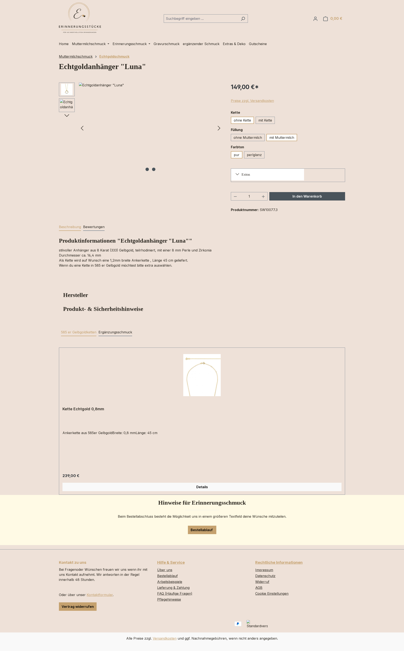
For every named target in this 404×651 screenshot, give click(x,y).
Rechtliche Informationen (279, 562)
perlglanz (254, 155)
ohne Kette (242, 120)
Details (202, 487)
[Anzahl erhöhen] (263, 196)
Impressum (264, 570)
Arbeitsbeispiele (169, 582)
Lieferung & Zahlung (173, 587)
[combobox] (201, 18)
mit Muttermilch (281, 137)
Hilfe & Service (171, 562)
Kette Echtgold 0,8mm (83, 409)
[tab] (70, 227)
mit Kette (265, 120)
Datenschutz (265, 576)
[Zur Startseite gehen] (80, 18)
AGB (258, 587)
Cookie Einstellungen (271, 593)
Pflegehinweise (169, 599)
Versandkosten (165, 638)
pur (236, 155)
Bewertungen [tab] (94, 227)
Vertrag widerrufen (78, 606)
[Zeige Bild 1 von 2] (147, 169)
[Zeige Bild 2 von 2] (153, 169)
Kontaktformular (100, 595)
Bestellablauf (202, 530)
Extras (246, 174)
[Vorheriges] (82, 128)
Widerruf (262, 582)
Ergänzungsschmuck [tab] (115, 332)
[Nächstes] (219, 128)
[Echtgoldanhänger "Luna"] (150, 128)
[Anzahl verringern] (235, 196)
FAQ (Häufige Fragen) (174, 593)
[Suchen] (243, 18)
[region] (141, 128)
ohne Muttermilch (248, 137)
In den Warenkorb (307, 196)
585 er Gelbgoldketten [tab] (78, 332)
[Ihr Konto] (315, 18)
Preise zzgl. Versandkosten (252, 101)
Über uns (164, 570)
